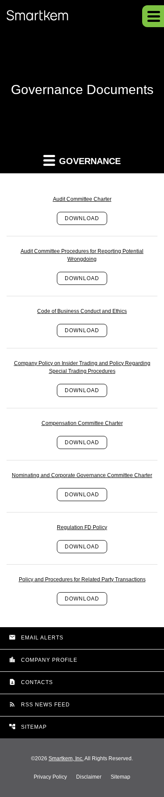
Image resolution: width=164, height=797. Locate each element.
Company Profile (43, 659)
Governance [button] (88, 161)
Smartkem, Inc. (66, 758)
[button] (153, 16)
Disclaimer (88, 776)
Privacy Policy (50, 776)
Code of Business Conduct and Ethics (82, 311)
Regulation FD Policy (82, 527)
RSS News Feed (39, 704)
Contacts (31, 681)
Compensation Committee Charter (82, 423)
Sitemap (28, 726)
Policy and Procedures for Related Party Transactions (82, 579)
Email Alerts (36, 637)
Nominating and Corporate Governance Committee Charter (82, 475)
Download (82, 218)
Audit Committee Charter (82, 199)
